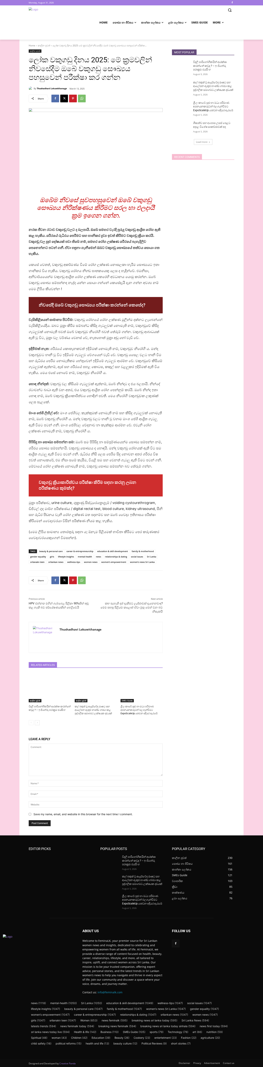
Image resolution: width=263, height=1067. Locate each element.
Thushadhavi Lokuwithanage (52, 88)
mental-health (85, 556)
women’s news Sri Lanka (142, 562)
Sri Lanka (151, 556)
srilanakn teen (37, 562)
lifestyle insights (66, 556)
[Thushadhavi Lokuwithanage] (31, 88)
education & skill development (112, 551)
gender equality (38, 556)
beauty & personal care (51, 551)
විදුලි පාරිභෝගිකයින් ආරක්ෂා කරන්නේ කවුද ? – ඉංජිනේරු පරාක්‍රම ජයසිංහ (210, 65)
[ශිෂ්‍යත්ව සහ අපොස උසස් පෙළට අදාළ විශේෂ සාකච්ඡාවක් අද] (181, 127)
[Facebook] (232, 3)
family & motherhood (143, 551)
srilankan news (55, 562)
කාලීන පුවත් (44, 45)
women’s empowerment (113, 562)
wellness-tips (73, 562)
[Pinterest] (73, 98)
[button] (229, 10)
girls (52, 556)
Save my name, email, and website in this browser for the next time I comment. (83, 814)
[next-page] (37, 722)
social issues (137, 556)
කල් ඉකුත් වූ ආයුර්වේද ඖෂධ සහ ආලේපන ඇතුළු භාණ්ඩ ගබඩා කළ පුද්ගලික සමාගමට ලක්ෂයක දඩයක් (93, 710)
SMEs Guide (127, 700)
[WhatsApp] (82, 98)
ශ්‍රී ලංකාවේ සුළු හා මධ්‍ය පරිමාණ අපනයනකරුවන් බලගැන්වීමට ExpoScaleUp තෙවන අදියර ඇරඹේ (139, 710)
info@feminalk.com (110, 992)
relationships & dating (116, 556)
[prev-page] (31, 722)
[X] (64, 98)
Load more (202, 141)
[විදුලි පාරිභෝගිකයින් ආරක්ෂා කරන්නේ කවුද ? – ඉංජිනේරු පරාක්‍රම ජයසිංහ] (50, 687)
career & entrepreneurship (79, 551)
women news (90, 562)
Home (32, 45)
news (98, 556)
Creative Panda (67, 1063)
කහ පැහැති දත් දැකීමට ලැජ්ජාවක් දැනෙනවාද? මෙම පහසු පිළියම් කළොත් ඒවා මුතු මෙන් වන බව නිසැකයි (132, 607)
